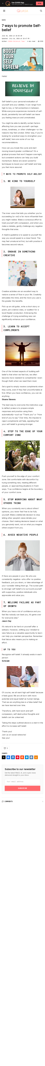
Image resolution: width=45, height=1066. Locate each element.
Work (4, 20)
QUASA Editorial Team (16, 41)
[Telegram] (27, 757)
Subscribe (22, 788)
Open (39, 3)
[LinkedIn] (13, 757)
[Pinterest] (17, 757)
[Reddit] (22, 757)
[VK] (31, 757)
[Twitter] (4, 757)
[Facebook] (8, 757)
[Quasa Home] (22, 10)
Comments (9, 801)
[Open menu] (4, 10)
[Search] (41, 11)
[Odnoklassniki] (36, 757)
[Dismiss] (2, 3)
